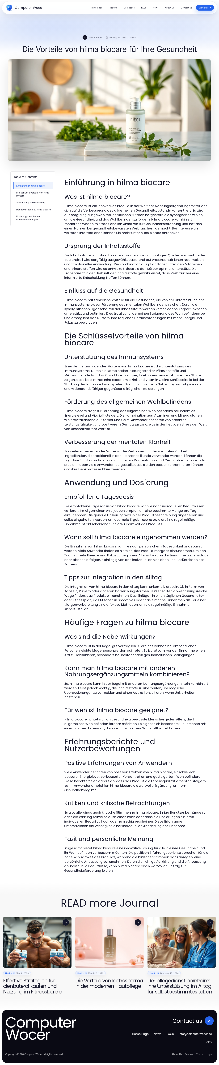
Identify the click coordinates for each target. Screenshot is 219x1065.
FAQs (170, 1034)
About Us (177, 1054)
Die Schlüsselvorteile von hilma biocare (32, 194)
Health (133, 37)
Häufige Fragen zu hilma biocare (33, 209)
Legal (209, 1054)
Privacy (189, 1054)
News (157, 1034)
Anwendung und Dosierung (30, 202)
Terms (199, 1054)
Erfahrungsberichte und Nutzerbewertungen (28, 218)
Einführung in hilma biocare (30, 185)
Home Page (140, 1034)
